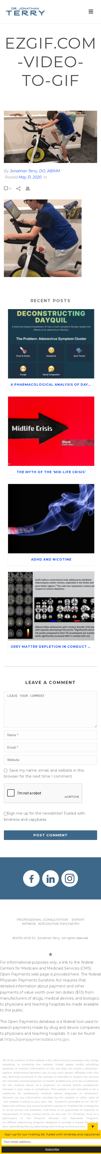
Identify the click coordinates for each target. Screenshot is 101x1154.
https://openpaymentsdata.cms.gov (37, 1039)
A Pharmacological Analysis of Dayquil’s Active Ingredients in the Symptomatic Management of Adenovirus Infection (52, 384)
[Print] (30, 188)
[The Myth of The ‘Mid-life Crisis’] (51, 431)
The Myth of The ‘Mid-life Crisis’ (51, 472)
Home (10, 97)
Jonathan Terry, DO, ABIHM (35, 171)
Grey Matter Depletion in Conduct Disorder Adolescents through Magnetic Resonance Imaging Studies (52, 647)
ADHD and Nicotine (51, 559)
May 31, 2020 (30, 177)
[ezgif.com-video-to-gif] (50, 137)
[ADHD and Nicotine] (51, 518)
